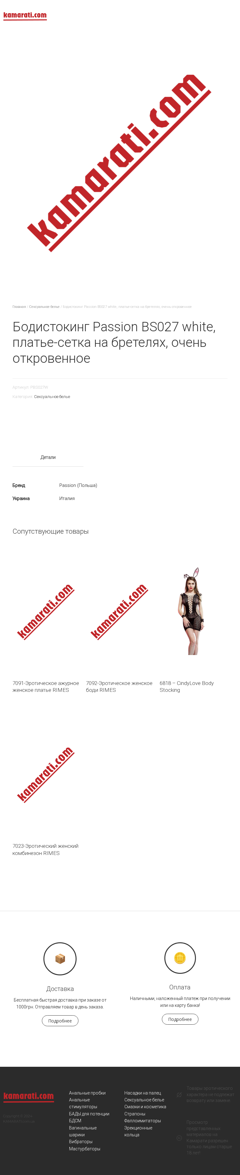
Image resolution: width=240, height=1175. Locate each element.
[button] (60, 1021)
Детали (48, 457)
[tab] (47, 457)
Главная (19, 307)
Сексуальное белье (44, 307)
